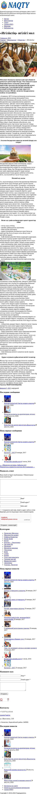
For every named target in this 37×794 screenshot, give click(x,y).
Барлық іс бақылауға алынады (15, 590)
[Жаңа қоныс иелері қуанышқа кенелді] (7, 778)
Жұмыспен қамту (10, 561)
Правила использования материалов (17, 788)
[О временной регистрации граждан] (7, 626)
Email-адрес (25, 502)
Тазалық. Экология (10, 565)
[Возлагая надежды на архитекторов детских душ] (7, 412)
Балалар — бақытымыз (12, 542)
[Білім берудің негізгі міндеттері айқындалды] (7, 423)
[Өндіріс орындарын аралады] (7, 607)
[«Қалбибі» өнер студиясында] (7, 598)
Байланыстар (8, 28)
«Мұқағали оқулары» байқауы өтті (13, 465)
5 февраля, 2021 (5, 38)
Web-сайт (24, 506)
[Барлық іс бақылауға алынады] (7, 589)
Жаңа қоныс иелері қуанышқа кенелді (17, 780)
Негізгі (6, 19)
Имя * (23, 676)
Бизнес (6, 555)
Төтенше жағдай (10, 559)
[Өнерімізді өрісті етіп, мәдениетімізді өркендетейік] (7, 615)
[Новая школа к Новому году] (7, 637)
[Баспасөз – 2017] (7, 451)
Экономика (8, 563)
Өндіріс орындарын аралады (14, 608)
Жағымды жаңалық (11, 548)
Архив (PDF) (8, 24)
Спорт (6, 553)
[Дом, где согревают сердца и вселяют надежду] (7, 646)
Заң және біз (8, 544)
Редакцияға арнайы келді (13, 461)
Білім (6, 552)
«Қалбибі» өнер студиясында (14, 599)
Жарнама (7, 26)
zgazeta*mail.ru (5, 715)
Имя (22, 498)
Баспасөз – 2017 (9, 452)
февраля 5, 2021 (5, 388)
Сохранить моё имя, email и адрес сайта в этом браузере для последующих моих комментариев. (17, 511)
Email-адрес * (25, 679)
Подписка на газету (11, 786)
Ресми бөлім (8, 539)
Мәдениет (7, 546)
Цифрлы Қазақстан (11, 537)
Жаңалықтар (8, 20)
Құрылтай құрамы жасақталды (15, 770)
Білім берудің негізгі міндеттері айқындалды (19, 425)
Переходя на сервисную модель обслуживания (17, 467)
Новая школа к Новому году (14, 639)
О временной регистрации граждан (16, 628)
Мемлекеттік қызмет (11, 535)
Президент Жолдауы (11, 533)
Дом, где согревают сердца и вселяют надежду (20, 648)
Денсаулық (8, 550)
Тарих (6, 22)
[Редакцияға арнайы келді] (7, 460)
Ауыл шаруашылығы (11, 557)
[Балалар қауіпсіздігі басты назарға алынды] (7, 401)
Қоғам (6, 541)
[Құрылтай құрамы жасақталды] (7, 768)
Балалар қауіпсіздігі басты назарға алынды (19, 403)
